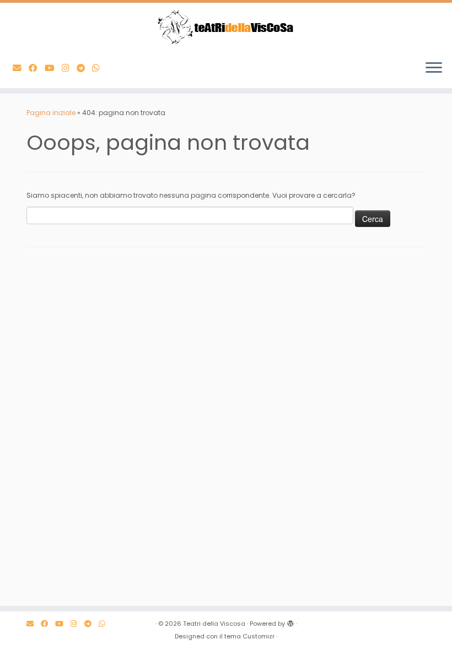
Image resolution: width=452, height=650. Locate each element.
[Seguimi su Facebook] (37, 68)
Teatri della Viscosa (214, 623)
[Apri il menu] (434, 68)
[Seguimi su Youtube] (53, 68)
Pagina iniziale (51, 112)
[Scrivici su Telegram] (84, 68)
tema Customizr (249, 636)
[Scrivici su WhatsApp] (99, 68)
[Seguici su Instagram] (69, 68)
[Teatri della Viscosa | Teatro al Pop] (226, 27)
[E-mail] (21, 68)
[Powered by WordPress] (290, 621)
